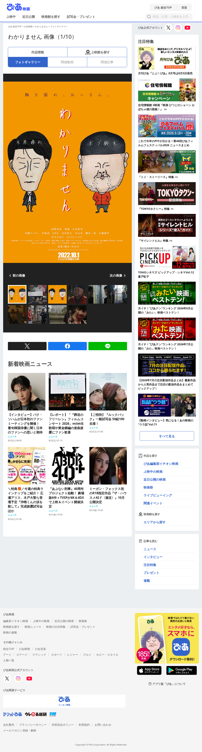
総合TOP (8, 649)
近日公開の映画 (155, 479)
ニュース (150, 549)
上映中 (11, 16)
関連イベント (153, 503)
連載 (147, 580)
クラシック (39, 654)
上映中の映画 (153, 471)
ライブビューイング (158, 495)
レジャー (72, 654)
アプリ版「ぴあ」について (169, 683)
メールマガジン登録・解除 (19, 730)
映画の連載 (10, 632)
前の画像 (19, 275)
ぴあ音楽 (40, 649)
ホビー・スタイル (107, 654)
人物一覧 (8, 660)
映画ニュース (33, 627)
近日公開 (28, 16)
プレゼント (151, 572)
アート (7, 654)
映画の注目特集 (55, 627)
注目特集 (150, 565)
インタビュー (153, 557)
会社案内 (8, 725)
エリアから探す (155, 522)
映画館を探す (50, 16)
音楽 (184, 7)
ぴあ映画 (28, 26)
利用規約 (84, 725)
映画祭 (148, 487)
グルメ (87, 654)
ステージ (21, 654)
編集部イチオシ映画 (15, 621)
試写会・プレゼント (81, 16)
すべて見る (167, 436)
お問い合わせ (103, 725)
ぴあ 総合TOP (163, 7)
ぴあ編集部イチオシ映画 (161, 463)
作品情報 (37, 52)
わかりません (41, 26)
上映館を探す (100, 52)
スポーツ (56, 654)
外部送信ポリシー (63, 725)
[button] (9, 304)
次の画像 (116, 275)
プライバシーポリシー (33, 725)
